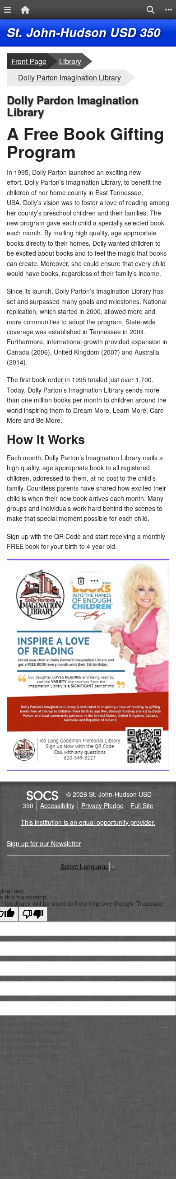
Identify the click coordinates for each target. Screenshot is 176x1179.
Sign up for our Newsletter (44, 843)
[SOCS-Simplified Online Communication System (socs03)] (42, 794)
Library (71, 61)
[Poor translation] (33, 914)
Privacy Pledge (102, 805)
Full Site (141, 805)
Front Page (28, 61)
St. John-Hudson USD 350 (83, 32)
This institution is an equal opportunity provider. (88, 822)
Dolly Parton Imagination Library (69, 77)
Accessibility (57, 805)
